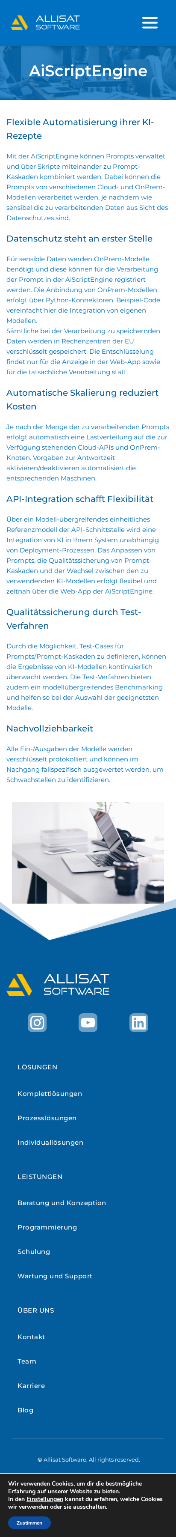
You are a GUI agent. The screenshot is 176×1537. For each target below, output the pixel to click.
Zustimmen (29, 1522)
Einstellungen (44, 1499)
